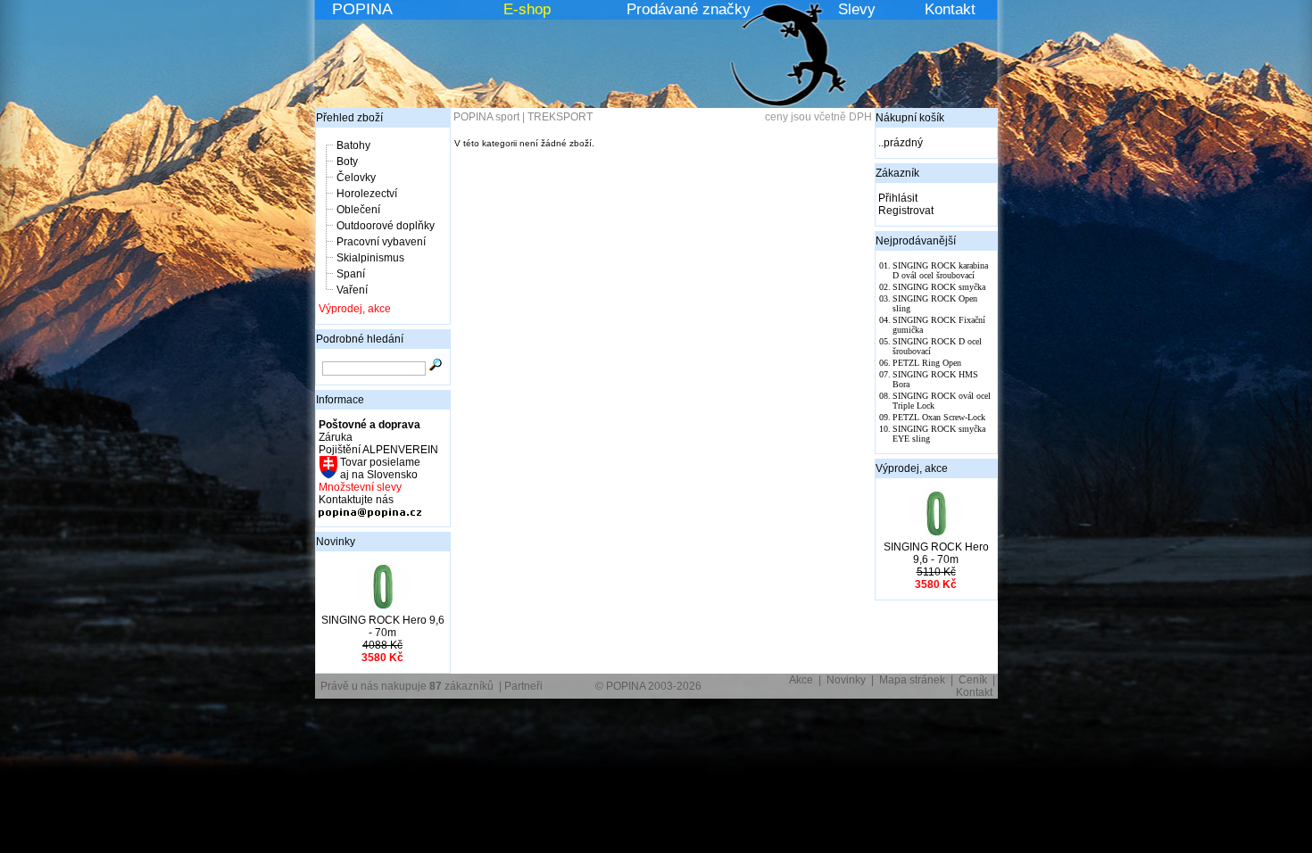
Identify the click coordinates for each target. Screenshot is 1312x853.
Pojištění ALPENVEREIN (378, 449)
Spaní (350, 274)
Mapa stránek (912, 680)
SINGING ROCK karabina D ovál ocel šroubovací (940, 270)
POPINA (362, 9)
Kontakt (950, 9)
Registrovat (906, 210)
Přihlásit (898, 198)
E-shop (527, 9)
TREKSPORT (560, 117)
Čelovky (356, 177)
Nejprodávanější (916, 241)
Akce (801, 680)
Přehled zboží (349, 118)
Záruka (336, 437)
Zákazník (897, 173)
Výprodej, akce (355, 308)
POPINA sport (486, 117)
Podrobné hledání (359, 339)
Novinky (335, 541)
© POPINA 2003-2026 (648, 686)
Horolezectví (366, 193)
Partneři (523, 686)
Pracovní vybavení (381, 242)
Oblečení (358, 209)
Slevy (857, 9)
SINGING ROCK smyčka (939, 287)
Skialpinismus (370, 258)
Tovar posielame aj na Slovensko (378, 468)
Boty (347, 161)
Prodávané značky (689, 9)
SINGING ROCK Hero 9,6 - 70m (382, 626)
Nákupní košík (910, 118)
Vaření (352, 290)
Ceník (973, 680)
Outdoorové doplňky (385, 225)
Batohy (353, 145)
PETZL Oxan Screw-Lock (939, 417)
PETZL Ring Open (927, 363)
